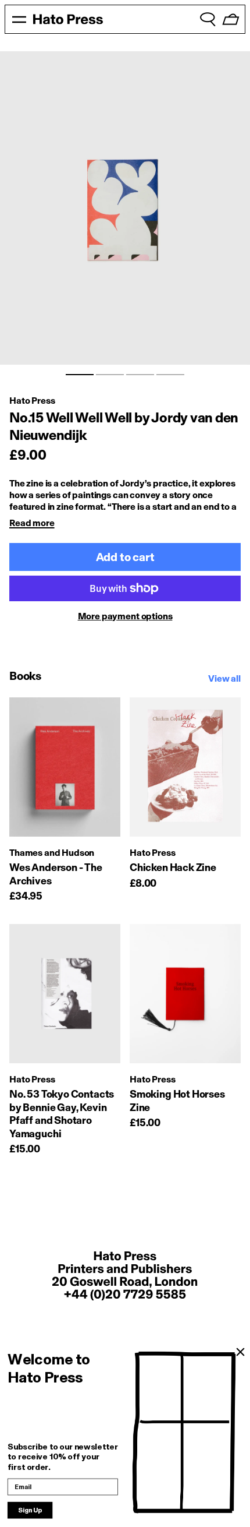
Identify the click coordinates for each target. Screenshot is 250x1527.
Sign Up (30, 1511)
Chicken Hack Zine (173, 867)
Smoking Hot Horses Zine (177, 1101)
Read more (32, 522)
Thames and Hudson (51, 852)
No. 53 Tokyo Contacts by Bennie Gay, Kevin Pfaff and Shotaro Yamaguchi (61, 1114)
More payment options (125, 616)
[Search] (207, 19)
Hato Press (32, 400)
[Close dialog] (240, 1352)
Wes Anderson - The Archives (55, 874)
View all (224, 678)
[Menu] (19, 19)
